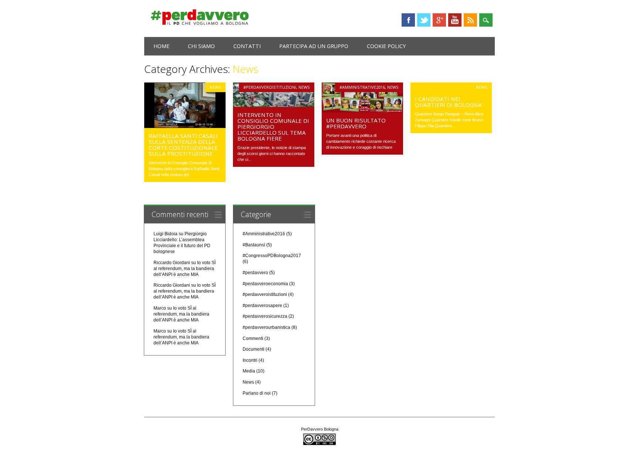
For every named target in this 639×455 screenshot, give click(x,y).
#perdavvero (255, 272)
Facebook (408, 20)
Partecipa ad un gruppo (313, 46)
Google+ (439, 20)
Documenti (253, 349)
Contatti (247, 46)
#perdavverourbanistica (266, 327)
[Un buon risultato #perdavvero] (362, 111)
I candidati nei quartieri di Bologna (448, 101)
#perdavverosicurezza (265, 316)
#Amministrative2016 (362, 87)
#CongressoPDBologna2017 (272, 255)
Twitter (423, 20)
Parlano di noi (257, 393)
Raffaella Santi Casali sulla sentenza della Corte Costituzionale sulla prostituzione (183, 144)
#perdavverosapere (262, 305)
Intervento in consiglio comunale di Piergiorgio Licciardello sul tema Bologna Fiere (273, 126)
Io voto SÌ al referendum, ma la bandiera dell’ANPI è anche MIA (184, 268)
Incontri (250, 360)
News (215, 87)
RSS (470, 20)
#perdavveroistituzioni (269, 87)
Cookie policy (386, 46)
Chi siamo (201, 46)
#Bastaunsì (254, 244)
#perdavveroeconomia (265, 283)
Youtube (455, 20)
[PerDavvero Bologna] (199, 23)
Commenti (253, 338)
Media (249, 371)
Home (161, 46)
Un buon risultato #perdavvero (356, 123)
